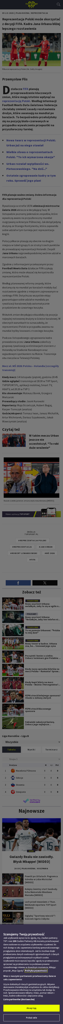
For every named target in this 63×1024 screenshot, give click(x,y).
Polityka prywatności (36, 970)
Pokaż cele (31, 1017)
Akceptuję (31, 1008)
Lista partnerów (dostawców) (19, 999)
